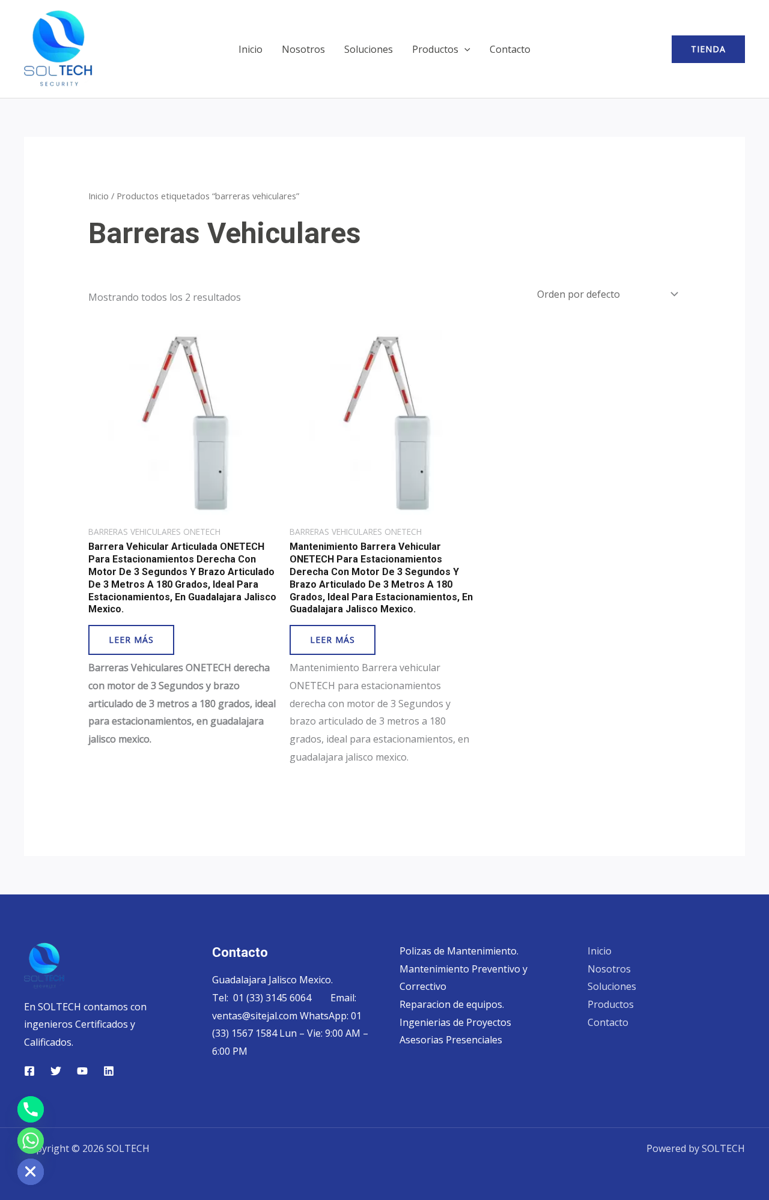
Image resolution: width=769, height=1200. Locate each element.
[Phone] (30, 1109)
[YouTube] (82, 1071)
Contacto (510, 49)
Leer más (131, 639)
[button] (464, 49)
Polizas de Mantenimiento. (459, 950)
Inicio (251, 49)
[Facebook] (29, 1071)
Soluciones (368, 49)
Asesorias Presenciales (451, 1039)
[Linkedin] (108, 1071)
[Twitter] (55, 1071)
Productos (435, 49)
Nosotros (303, 49)
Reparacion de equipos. (452, 1004)
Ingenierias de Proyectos (455, 1022)
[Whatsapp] (30, 1140)
